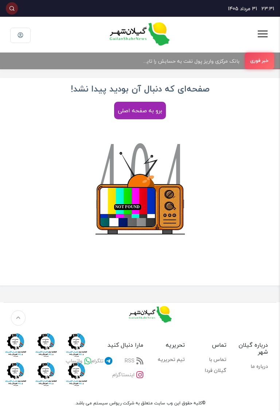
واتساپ (74, 360)
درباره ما (259, 366)
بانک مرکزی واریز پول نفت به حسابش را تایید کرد (188, 61)
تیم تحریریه (171, 359)
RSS (130, 360)
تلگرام (97, 360)
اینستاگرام (123, 374)
